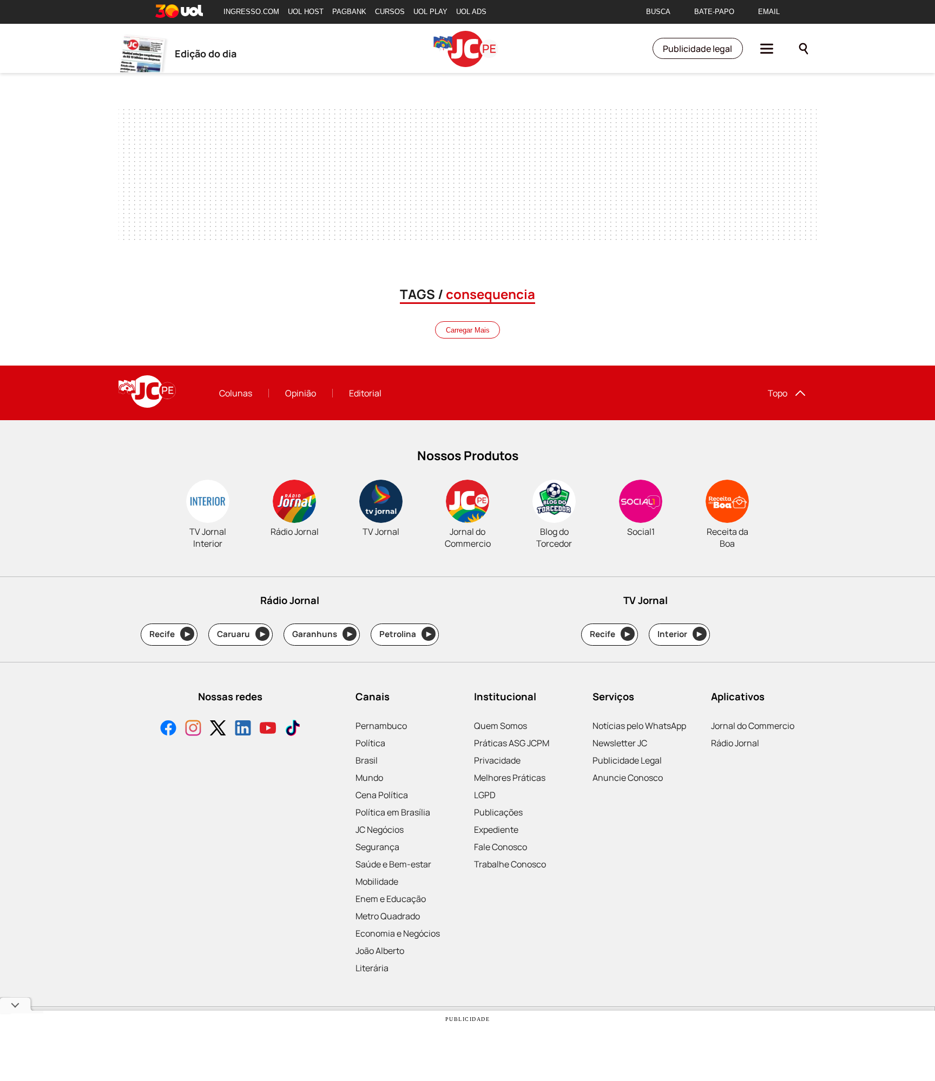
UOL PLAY (430, 12)
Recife (169, 634)
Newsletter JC (619, 743)
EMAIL (769, 12)
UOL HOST (306, 12)
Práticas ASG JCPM (511, 743)
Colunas (235, 393)
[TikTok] (293, 729)
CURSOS (390, 12)
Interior (679, 634)
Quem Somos (500, 726)
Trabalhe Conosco (510, 864)
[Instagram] (193, 729)
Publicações (498, 812)
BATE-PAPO (714, 12)
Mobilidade (376, 881)
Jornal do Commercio (752, 726)
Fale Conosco (500, 847)
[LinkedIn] (243, 729)
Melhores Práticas (509, 778)
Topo (777, 393)
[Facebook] (168, 729)
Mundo (369, 778)
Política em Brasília (392, 812)
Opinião (300, 393)
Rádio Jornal (735, 743)
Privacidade (497, 760)
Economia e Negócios (397, 933)
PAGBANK (349, 12)
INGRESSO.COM (251, 12)
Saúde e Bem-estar (393, 864)
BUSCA (658, 12)
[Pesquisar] (804, 49)
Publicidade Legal (627, 760)
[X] (218, 729)
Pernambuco (381, 726)
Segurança (377, 847)
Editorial (365, 393)
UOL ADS (471, 12)
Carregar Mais (468, 330)
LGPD (485, 795)
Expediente (496, 829)
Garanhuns (322, 634)
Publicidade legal (697, 49)
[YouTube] (268, 729)
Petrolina (405, 634)
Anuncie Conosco (627, 778)
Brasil (366, 760)
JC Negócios (379, 829)
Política (370, 743)
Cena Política (381, 795)
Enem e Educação (390, 899)
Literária (372, 968)
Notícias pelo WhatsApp (639, 726)
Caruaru (241, 634)
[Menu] (767, 49)
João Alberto (379, 951)
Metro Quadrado (387, 916)
